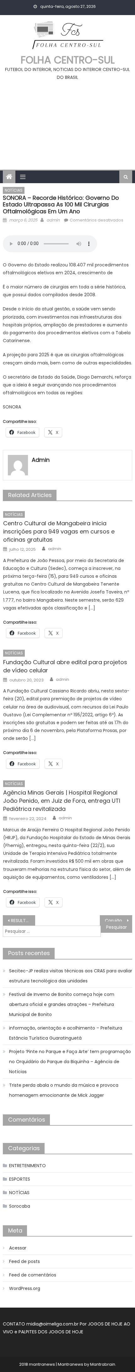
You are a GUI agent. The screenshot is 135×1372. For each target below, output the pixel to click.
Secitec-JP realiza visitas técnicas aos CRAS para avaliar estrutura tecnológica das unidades (70, 976)
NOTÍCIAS (14, 190)
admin (53, 220)
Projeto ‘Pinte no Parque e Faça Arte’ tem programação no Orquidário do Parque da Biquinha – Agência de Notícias (70, 1061)
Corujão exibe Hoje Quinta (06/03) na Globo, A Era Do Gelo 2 (118, 920)
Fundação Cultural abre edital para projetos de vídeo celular (65, 666)
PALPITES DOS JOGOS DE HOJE (51, 1332)
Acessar (17, 1248)
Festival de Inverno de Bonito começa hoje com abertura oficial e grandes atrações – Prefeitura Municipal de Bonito (61, 1004)
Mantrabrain (102, 1364)
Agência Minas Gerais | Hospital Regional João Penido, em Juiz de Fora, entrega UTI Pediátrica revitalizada (61, 801)
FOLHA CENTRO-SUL (68, 60)
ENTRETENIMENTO (27, 1165)
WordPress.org (24, 1288)
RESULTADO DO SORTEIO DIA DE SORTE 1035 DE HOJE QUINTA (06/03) (23, 920)
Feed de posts (24, 1261)
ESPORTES (19, 1179)
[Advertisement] (67, 122)
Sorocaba (19, 1206)
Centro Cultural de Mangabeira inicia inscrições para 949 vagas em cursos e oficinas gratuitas (59, 531)
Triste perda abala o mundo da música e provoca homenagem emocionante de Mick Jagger (63, 1090)
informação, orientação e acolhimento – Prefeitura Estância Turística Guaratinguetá (65, 1033)
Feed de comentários (32, 1275)
